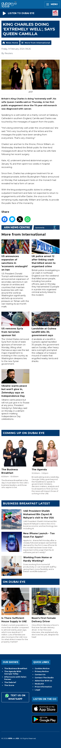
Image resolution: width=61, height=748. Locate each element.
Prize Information (43, 687)
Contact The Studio (44, 678)
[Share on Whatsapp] (27, 219)
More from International (37, 43)
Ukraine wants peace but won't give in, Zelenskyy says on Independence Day (14, 391)
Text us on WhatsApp (16, 697)
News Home (12, 43)
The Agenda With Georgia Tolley (12, 672)
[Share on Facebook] (4, 219)
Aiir (17, 738)
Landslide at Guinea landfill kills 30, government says (44, 332)
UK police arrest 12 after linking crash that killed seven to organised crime (43, 261)
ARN (10, 738)
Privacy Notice (42, 671)
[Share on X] (20, 219)
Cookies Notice (42, 668)
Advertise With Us (43, 681)
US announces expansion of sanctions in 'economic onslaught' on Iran (14, 263)
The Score (9, 685)
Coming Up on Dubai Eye (24, 433)
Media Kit (39, 684)
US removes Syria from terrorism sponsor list (12, 332)
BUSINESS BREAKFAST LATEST (26, 503)
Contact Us (40, 674)
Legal (37, 690)
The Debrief (10, 682)
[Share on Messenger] (12, 219)
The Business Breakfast (15, 668)
